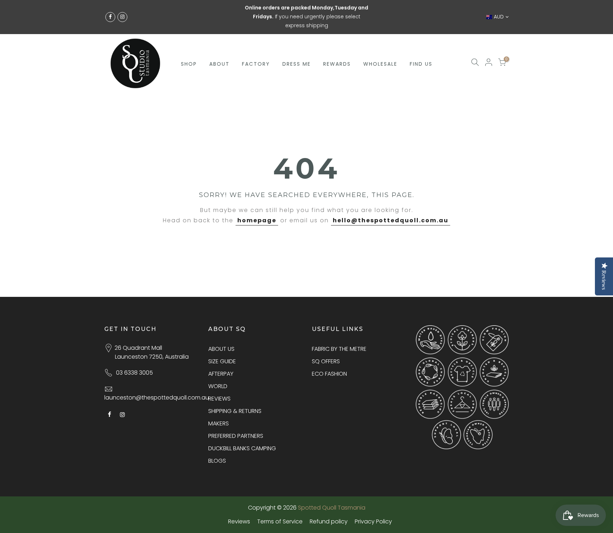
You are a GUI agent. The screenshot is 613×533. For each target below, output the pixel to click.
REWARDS (337, 47)
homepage (256, 220)
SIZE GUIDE (222, 361)
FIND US (421, 47)
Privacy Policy (373, 521)
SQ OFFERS (326, 361)
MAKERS (218, 423)
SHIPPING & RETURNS (234, 411)
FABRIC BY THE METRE (339, 349)
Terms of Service (280, 521)
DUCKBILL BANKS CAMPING (242, 448)
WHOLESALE (380, 47)
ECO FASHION (329, 374)
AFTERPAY (220, 374)
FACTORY (256, 47)
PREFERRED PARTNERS (235, 436)
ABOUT (219, 47)
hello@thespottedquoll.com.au (390, 220)
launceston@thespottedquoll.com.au (156, 397)
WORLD (217, 386)
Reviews (239, 521)
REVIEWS (219, 399)
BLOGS (217, 461)
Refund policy (329, 521)
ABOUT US (221, 349)
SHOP (189, 47)
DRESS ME (296, 47)
